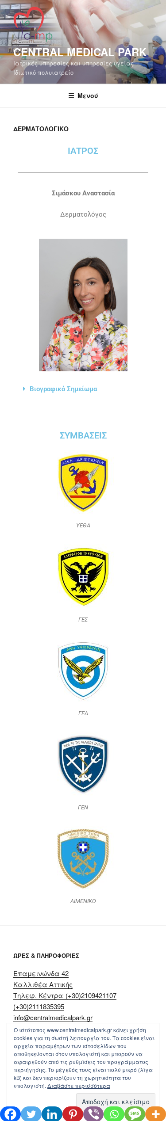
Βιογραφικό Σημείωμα (63, 389)
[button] (83, 389)
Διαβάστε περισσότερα (78, 1085)
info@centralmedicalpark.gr (53, 1017)
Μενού (87, 95)
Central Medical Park (80, 51)
